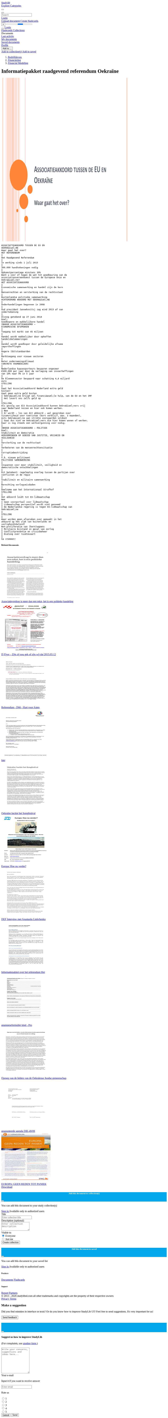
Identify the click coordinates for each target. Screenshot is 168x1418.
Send (14, 1415)
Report (4, 1293)
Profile (4, 45)
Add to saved (29, 51)
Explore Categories (11, 5)
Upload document (11, 21)
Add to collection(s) (11, 51)
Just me (9, 1239)
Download (6, 1187)
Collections (19, 30)
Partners (13, 1293)
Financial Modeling (18, 63)
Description (12, 1220)
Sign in (5, 1211)
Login (4, 18)
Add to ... (7, 48)
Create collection (11, 1242)
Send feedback (10, 1317)
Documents (7, 1279)
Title (3, 1214)
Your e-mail (7, 1375)
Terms (13, 1298)
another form (30, 1343)
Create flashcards (29, 21)
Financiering (14, 60)
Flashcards (7, 30)
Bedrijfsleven (15, 57)
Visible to (6, 1232)
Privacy (5, 1298)
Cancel (6, 1415)
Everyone (10, 1235)
